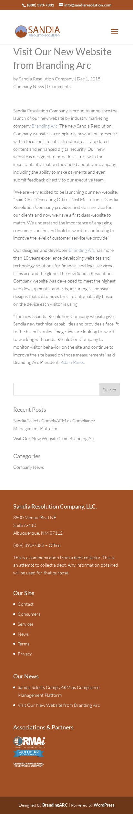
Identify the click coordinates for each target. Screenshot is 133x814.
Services (26, 624)
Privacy (25, 653)
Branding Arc (44, 126)
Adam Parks (72, 362)
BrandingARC (55, 805)
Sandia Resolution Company (46, 78)
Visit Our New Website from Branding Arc (54, 438)
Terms (23, 643)
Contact (26, 604)
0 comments (59, 86)
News (23, 634)
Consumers (29, 614)
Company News (28, 86)
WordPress (104, 805)
